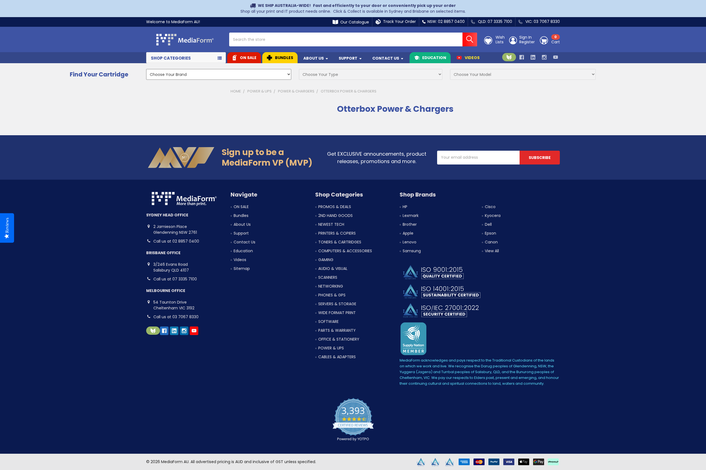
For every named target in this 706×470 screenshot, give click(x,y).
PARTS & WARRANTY (337, 330)
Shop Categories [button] (171, 58)
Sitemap (242, 268)
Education (434, 57)
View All (492, 251)
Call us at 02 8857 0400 (176, 241)
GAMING (325, 259)
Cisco (490, 206)
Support (348, 58)
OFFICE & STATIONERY (338, 339)
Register (527, 42)
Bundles (284, 57)
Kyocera (493, 215)
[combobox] (353, 39)
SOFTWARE (328, 321)
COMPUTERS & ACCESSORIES (345, 251)
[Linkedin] (533, 57)
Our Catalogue (353, 22)
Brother (410, 224)
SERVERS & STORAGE (337, 304)
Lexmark (411, 215)
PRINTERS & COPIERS (337, 233)
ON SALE (248, 57)
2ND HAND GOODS (335, 215)
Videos (472, 57)
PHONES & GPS (332, 295)
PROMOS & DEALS (334, 206)
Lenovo (409, 242)
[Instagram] (544, 57)
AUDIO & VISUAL (332, 268)
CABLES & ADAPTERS (337, 357)
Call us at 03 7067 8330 (176, 317)
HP (405, 206)
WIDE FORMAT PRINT (337, 312)
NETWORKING (330, 286)
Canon (491, 242)
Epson (490, 233)
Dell (488, 224)
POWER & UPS (331, 348)
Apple (408, 233)
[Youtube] (555, 57)
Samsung (412, 251)
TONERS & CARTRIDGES (339, 242)
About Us (313, 58)
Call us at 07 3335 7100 (175, 279)
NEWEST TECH (331, 224)
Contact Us (385, 58)
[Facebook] (521, 57)
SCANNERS (327, 277)
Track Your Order (398, 21)
